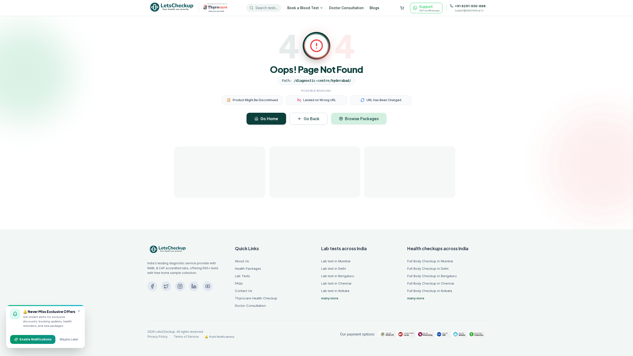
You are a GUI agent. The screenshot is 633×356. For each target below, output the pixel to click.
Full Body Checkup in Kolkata (429, 291)
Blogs (374, 8)
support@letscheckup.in (469, 10)
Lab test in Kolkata (335, 291)
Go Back (311, 118)
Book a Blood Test (303, 8)
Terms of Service (186, 336)
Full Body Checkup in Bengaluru (432, 276)
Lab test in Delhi (333, 268)
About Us (242, 261)
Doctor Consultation (346, 8)
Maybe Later (69, 339)
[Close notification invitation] (79, 311)
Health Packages (248, 268)
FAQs (239, 283)
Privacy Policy (157, 336)
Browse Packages (362, 118)
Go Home (269, 118)
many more (329, 298)
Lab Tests (242, 276)
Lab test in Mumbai (335, 261)
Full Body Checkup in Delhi (428, 268)
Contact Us (243, 291)
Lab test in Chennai (336, 283)
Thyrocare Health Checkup (256, 298)
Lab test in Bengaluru (337, 276)
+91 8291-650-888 (470, 6)
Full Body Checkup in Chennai (430, 283)
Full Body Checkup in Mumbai (430, 261)
